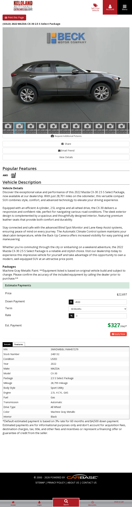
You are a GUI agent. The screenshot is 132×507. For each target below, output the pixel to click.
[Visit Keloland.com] (23, 10)
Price (8, 293)
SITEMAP (40, 482)
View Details (66, 157)
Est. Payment (13, 325)
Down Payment (15, 301)
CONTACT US (89, 482)
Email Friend (67, 150)
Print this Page (15, 17)
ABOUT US (73, 482)
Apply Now (119, 334)
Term (8, 308)
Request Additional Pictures (67, 136)
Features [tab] (18, 344)
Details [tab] (7, 344)
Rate (8, 315)
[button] (126, 30)
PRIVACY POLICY (56, 482)
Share (67, 143)
